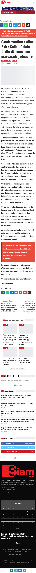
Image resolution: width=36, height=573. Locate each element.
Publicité (8, 552)
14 (22, 517)
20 (18, 520)
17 (3, 520)
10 (3, 517)
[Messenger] (10, 25)
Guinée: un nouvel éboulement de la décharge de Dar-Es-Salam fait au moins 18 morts (17, 404)
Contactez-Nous (26, 549)
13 (18, 517)
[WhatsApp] (6, 25)
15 (27, 517)
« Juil (17, 528)
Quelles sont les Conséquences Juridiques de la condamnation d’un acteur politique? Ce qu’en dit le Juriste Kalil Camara (9, 307)
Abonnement (18, 552)
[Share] (28, 25)
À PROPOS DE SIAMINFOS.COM (10, 549)
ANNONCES (4, 60)
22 (27, 520)
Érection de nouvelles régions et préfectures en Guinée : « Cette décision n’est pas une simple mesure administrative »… (17, 420)
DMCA (26, 552)
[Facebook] (1, 25)
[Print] (23, 25)
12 (13, 517)
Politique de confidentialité (17, 555)
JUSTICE (9, 60)
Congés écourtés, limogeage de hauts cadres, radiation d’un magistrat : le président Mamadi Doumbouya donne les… (16, 428)
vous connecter (12, 380)
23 (32, 520)
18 (8, 520)
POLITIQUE (14, 60)
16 (32, 517)
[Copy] (19, 25)
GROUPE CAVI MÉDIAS (21, 565)
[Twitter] (15, 25)
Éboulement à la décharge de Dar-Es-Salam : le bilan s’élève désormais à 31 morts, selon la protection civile (16, 396)
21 (22, 520)
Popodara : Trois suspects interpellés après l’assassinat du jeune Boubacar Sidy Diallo (17, 412)
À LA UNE (5, 324)
